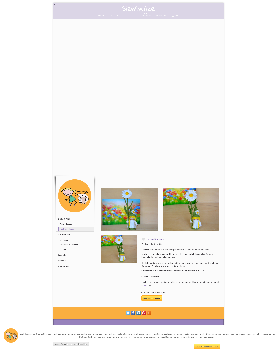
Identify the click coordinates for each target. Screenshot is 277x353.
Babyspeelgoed (67, 229)
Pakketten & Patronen (69, 245)
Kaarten (63, 249)
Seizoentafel (117, 15)
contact (144, 285)
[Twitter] (128, 313)
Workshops (161, 15)
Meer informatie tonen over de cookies (71, 344)
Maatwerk (146, 15)
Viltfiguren (64, 240)
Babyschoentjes (66, 224)
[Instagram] (138, 313)
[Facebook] (133, 313)
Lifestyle (132, 15)
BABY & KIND (100, 15)
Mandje (178, 15)
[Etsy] (149, 313)
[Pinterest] (143, 313)
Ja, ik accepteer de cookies (207, 346)
